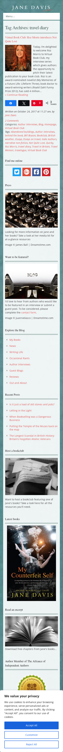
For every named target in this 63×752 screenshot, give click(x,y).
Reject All (31, 744)
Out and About (18, 383)
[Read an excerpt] (31, 648)
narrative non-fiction (16, 142)
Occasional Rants (19, 358)
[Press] (31, 210)
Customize (31, 735)
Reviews (14, 376)
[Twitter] (17, 172)
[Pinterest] (46, 172)
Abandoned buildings (22, 131)
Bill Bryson (30, 135)
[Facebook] (36, 172)
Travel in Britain (41, 146)
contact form (28, 312)
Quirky (49, 142)
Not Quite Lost (37, 142)
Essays (18, 139)
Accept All (31, 725)
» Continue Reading (16, 94)
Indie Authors (49, 139)
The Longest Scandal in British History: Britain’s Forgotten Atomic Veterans (32, 437)
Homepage (50, 124)
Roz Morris (11, 146)
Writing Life (16, 352)
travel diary (24, 146)
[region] (31, 721)
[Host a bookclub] (31, 476)
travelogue (20, 150)
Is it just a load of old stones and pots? (31, 404)
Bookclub (42, 135)
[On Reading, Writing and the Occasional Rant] (31, 8)
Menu (9, 16)
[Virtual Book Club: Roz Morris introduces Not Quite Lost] (18, 70)
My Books (14, 339)
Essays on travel (32, 139)
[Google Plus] (26, 172)
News (12, 346)
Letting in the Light (20, 410)
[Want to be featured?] (31, 298)
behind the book (14, 135)
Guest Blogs (16, 370)
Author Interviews (27, 124)
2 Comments (12, 120)
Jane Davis (10, 115)
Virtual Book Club (14, 128)
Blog (40, 124)
